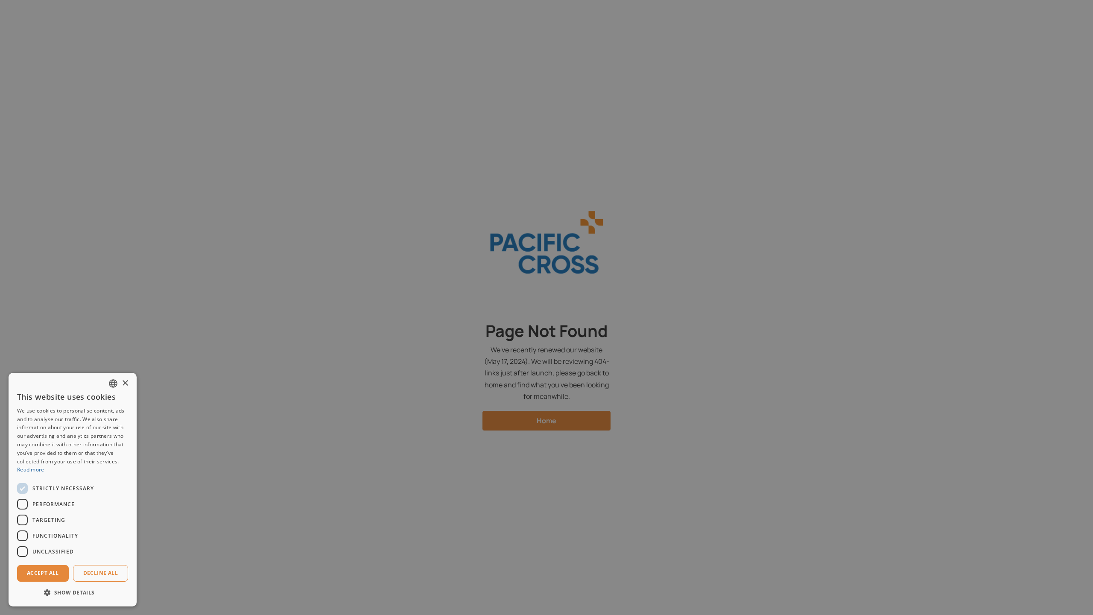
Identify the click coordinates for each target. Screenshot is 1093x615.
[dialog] (73, 489)
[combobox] (113, 383)
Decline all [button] (100, 573)
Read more (30, 469)
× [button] (125, 383)
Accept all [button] (43, 573)
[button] (72, 592)
